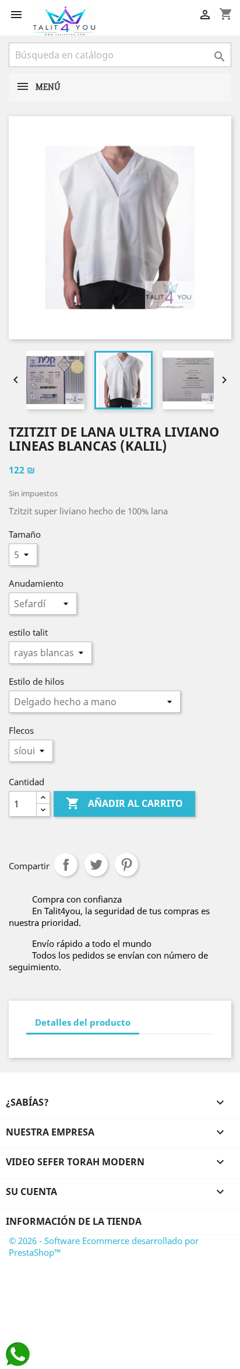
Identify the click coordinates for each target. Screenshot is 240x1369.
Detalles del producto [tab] (82, 1022)
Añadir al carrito (124, 803)
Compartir (65, 864)
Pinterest (126, 864)
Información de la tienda (74, 1221)
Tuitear (96, 864)
